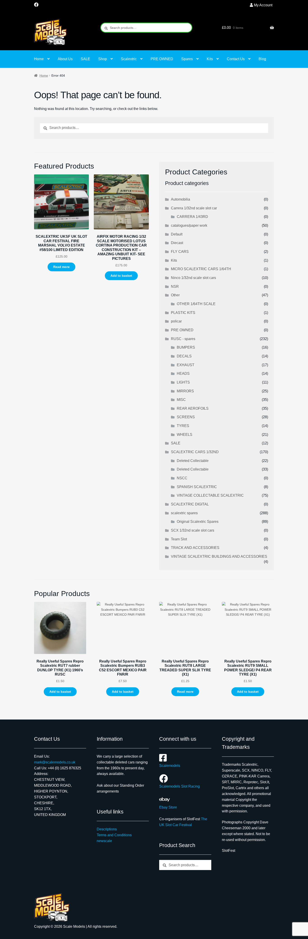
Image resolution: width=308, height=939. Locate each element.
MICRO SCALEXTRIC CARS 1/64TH (201, 269)
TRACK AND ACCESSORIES (195, 548)
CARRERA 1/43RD (192, 217)
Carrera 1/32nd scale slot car (194, 208)
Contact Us (236, 59)
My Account (263, 5)
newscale (104, 841)
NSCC (182, 478)
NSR (175, 286)
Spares (187, 59)
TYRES (183, 426)
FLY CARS (180, 252)
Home (39, 59)
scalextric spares (184, 513)
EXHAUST (185, 365)
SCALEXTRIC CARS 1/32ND (195, 452)
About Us (65, 59)
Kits (210, 59)
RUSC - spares (183, 339)
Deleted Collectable (193, 461)
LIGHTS (183, 382)
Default (176, 234)
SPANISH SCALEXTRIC (197, 487)
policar (176, 321)
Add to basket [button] (121, 275)
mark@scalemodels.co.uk (54, 762)
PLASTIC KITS (183, 313)
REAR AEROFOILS (193, 408)
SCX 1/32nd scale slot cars (192, 530)
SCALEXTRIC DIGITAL (190, 504)
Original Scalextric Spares (197, 521)
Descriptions (107, 829)
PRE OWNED (162, 59)
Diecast (177, 243)
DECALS (184, 356)
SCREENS (186, 417)
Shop (102, 59)
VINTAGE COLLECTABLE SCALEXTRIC (210, 495)
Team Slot (179, 539)
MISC (181, 400)
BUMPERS (186, 347)
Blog (262, 59)
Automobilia (180, 199)
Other (175, 295)
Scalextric (129, 59)
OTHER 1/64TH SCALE (196, 304)
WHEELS (184, 434)
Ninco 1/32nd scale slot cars (193, 278)
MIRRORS (185, 391)
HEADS (183, 373)
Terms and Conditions (114, 835)
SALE (85, 59)
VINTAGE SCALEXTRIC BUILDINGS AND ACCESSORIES (219, 556)
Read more (61, 267)
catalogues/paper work (189, 225)
